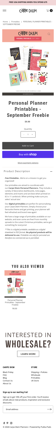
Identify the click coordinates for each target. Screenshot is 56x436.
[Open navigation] (4, 10)
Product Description (17, 171)
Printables (15, 21)
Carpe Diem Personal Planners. (24, 188)
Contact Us (8, 380)
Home (5, 21)
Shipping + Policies (39, 372)
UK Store (35, 380)
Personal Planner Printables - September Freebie (15, 302)
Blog (5, 377)
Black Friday (8, 372)
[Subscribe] (49, 409)
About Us (7, 383)
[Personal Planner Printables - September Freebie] (15, 284)
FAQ (5, 375)
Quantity (28, 129)
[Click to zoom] (49, 34)
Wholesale (35, 375)
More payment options (28, 162)
